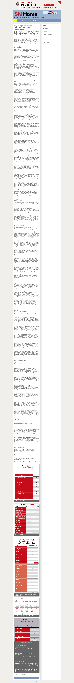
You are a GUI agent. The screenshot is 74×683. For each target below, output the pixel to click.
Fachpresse (26, 20)
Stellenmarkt (20, 20)
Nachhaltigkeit (33, 20)
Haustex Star (46, 41)
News (15, 20)
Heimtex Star (46, 42)
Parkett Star (46, 43)
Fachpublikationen (47, 31)
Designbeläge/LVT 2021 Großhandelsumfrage (23, 25)
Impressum (46, 37)
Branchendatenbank (48, 34)
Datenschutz (21, 681)
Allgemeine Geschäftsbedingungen (31, 681)
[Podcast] (37, 8)
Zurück (27, 677)
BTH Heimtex (18, 674)
